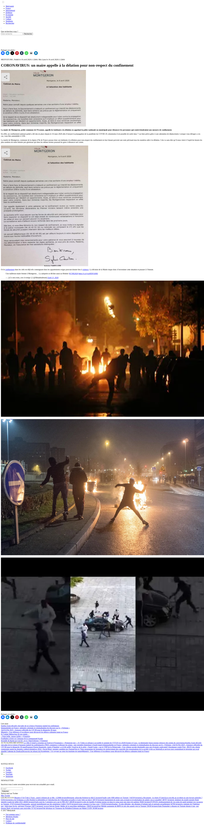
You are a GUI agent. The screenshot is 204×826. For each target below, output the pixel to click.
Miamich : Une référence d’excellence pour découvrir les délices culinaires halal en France (115, 751)
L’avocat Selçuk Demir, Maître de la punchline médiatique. (69, 806)
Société (8, 17)
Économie (9, 15)
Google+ (9, 772)
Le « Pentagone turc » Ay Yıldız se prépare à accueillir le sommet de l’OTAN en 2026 (93, 743)
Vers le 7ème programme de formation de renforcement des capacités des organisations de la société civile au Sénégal (117, 749)
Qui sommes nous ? (13, 814)
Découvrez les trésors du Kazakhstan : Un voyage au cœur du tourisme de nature (52, 751)
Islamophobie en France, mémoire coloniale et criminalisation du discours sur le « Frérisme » (138, 745)
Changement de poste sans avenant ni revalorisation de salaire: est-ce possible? (138, 800)
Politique (9, 13)
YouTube (9, 774)
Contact (8, 821)
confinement (9, 270)
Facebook (9, 768)
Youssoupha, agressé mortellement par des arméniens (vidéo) (49, 804)
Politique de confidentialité (16, 823)
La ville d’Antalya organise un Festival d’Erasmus (42, 743)
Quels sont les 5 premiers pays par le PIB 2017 (57, 802)
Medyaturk (10, 6)
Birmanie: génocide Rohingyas (84, 798)
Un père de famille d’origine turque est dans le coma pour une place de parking (115, 802)
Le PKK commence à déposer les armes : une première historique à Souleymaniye (73, 745)
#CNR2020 (73, 274)
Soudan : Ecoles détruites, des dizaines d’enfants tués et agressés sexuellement (146, 804)
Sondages (9, 21)
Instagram (9, 776)
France (8, 8)
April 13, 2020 (52, 278)
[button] (3, 2)
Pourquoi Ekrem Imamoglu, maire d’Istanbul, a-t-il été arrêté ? (49, 747)
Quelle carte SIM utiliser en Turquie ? (121, 798)
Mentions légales (12, 817)
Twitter (8, 770)
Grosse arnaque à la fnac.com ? (94, 804)
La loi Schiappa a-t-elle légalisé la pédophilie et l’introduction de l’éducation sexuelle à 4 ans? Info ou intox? (58, 800)
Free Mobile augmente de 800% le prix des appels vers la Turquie (127, 806)
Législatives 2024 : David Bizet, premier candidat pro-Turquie (51, 749)
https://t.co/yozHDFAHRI (88, 274)
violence (85, 270)
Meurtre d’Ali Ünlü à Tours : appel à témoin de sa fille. (40, 798)
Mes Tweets (5, 796)
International (10, 10)
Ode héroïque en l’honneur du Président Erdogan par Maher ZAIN (72, 808)
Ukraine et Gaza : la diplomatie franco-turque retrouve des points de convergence (155, 743)
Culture (8, 19)
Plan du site (10, 819)
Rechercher (10, 23)
